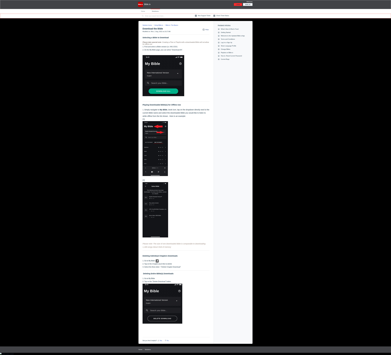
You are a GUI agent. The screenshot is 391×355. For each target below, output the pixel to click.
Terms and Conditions (228, 39)
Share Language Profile (228, 46)
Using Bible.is (158, 25)
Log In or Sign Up (226, 42)
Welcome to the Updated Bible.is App (233, 36)
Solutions (155, 11)
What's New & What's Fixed (230, 29)
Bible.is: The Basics (172, 25)
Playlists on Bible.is (227, 52)
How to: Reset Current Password (231, 56)
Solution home (147, 25)
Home (143, 11)
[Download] (191, 155)
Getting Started (226, 32)
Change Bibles (225, 49)
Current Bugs (225, 59)
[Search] (143, 16)
